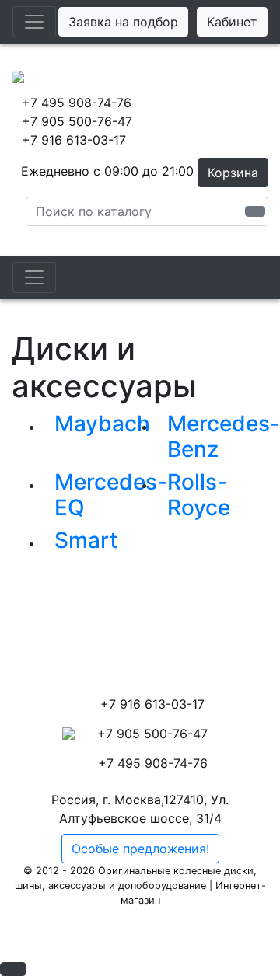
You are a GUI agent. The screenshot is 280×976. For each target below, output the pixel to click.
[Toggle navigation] (34, 21)
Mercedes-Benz (223, 436)
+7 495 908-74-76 (76, 102)
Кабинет (232, 22)
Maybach (102, 423)
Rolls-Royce (198, 495)
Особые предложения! (140, 848)
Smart (85, 540)
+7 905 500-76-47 (77, 121)
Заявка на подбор (123, 22)
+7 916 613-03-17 (74, 140)
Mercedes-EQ (110, 495)
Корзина (233, 172)
